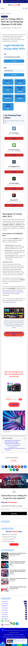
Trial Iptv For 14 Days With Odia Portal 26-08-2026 (13, 484)
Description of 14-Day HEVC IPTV (12, 443)
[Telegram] (14, 469)
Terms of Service (6, 636)
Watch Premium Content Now (14, 334)
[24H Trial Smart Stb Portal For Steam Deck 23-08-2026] (5, 590)
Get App (14, 138)
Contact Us (16, 634)
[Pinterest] (15, 466)
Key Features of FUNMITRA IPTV (14, 445)
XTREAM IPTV (5, 605)
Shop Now (14, 404)
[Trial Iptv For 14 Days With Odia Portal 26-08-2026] (5, 581)
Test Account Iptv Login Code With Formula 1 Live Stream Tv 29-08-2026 (18, 563)
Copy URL (14, 61)
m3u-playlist (4, 614)
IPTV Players (5, 610)
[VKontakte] (22, 466)
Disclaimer (22, 634)
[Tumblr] (12, 466)
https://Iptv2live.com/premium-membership (11, 291)
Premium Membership (8, 634)
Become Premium (14, 544)
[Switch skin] (24, 8)
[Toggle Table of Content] (23, 438)
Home (3, 13)
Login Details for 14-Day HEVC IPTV (13, 440)
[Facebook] (2, 466)
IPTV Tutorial (5, 608)
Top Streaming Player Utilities (11, 442)
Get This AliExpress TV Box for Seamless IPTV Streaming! (15, 449)
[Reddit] (18, 466)
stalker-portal (5, 616)
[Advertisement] (14, 355)
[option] (14, 480)
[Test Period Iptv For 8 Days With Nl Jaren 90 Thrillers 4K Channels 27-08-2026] (5, 573)
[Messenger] (25, 466)
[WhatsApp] (10, 469)
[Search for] (26, 8)
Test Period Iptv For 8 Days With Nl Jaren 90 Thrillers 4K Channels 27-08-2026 (18, 571)
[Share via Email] (17, 469)
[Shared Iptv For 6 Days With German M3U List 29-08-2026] (5, 556)
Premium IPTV (5, 601)
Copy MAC (14, 74)
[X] (6, 466)
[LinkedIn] (9, 466)
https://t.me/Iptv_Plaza (11, 302)
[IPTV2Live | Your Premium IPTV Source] (14, 5)
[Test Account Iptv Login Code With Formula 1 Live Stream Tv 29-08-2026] (5, 564)
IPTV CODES (8, 13)
